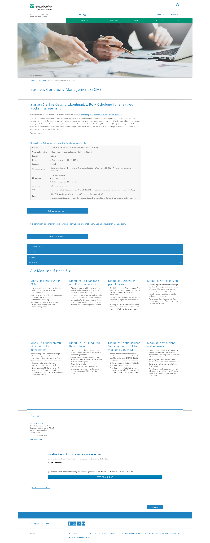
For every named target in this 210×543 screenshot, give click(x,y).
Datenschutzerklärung (80, 538)
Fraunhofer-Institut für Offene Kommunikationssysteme (40, 15)
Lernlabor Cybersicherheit (130, 534)
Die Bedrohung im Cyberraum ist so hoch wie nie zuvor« (99, 115)
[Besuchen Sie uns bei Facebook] (70, 524)
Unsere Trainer (151, 534)
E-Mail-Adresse (54, 463)
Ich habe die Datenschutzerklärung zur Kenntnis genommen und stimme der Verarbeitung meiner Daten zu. (91, 472)
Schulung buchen (56, 211)
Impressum (175, 534)
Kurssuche (84, 20)
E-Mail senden (37, 439)
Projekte (114, 20)
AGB (178, 538)
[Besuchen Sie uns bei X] (74, 524)
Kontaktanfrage (56, 236)
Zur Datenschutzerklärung (41, 488)
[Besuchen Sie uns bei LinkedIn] (79, 524)
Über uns (160, 20)
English (174, 15)
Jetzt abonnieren (105, 477)
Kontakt (161, 15)
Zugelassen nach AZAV (89, 534)
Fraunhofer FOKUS (77, 15)
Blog (136, 20)
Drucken (154, 507)
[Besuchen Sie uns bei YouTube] (83, 524)
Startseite (33, 80)
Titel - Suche (178, 5)
